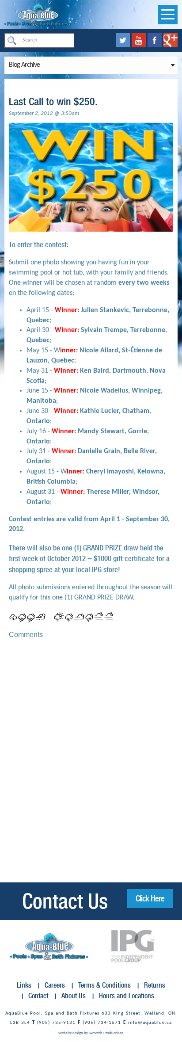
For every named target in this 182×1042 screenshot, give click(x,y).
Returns (154, 985)
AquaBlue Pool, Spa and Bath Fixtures (52, 1013)
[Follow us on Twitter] (124, 40)
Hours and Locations (126, 996)
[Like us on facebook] (155, 40)
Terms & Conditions (104, 985)
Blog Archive (24, 65)
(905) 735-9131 (56, 1022)
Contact (38, 996)
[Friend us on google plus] (170, 40)
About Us (73, 996)
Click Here (150, 898)
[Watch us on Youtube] (140, 40)
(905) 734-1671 (102, 1022)
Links (24, 985)
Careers (55, 985)
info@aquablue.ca (150, 1022)
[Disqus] (91, 757)
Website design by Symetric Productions (91, 1033)
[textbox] (39, 40)
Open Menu (168, 14)
